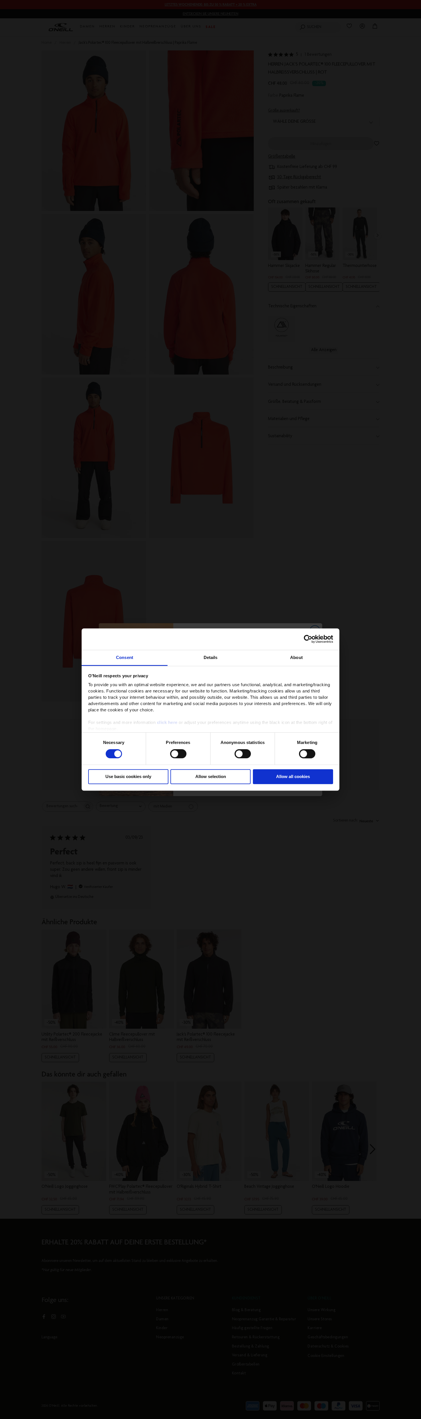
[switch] (178, 753)
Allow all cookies (293, 776)
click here (167, 722)
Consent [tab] (124, 657)
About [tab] (296, 657)
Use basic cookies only (128, 776)
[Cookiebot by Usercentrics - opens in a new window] (308, 639)
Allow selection (210, 776)
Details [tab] (211, 657)
